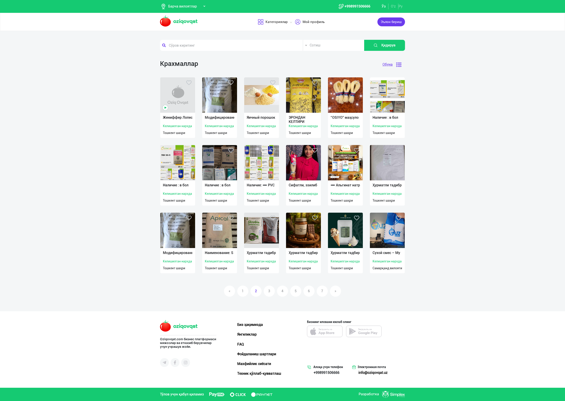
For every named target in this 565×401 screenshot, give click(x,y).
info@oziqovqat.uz (373, 372)
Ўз (384, 6)
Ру (401, 6)
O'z (393, 6)
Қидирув (388, 45)
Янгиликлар (247, 334)
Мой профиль (314, 22)
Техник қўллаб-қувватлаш (259, 373)
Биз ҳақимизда (250, 325)
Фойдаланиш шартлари (256, 354)
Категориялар (277, 22)
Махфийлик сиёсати (254, 364)
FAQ (240, 344)
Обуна (387, 64)
